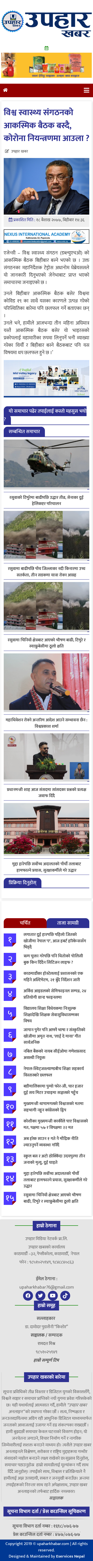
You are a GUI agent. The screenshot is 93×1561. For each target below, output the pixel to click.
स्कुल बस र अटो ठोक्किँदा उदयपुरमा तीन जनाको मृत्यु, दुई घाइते (54, 1159)
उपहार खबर (19, 151)
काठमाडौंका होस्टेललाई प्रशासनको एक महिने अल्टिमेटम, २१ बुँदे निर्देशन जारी (53, 976)
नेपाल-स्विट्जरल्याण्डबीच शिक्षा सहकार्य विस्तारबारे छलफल (54, 1072)
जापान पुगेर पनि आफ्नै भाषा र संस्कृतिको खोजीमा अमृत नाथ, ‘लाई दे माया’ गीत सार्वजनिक (54, 1036)
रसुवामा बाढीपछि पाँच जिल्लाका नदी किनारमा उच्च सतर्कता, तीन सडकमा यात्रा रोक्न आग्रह (46, 572)
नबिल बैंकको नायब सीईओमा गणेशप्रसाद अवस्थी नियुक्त (55, 1054)
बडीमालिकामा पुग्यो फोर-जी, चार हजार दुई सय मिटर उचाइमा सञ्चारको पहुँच (53, 1089)
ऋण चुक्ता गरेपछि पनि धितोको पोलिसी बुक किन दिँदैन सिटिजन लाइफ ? (53, 959)
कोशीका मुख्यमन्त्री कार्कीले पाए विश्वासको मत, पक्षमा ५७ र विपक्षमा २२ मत (56, 1124)
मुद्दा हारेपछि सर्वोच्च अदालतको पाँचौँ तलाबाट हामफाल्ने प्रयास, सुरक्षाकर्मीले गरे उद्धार (46, 867)
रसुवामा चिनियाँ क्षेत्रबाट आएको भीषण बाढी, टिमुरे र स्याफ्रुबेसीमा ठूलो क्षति (47, 643)
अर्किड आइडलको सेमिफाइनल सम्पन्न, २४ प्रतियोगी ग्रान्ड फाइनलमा (55, 994)
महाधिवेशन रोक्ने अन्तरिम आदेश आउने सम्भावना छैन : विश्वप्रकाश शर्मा (46, 723)
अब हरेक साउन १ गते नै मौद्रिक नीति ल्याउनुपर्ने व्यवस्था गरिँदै (51, 1142)
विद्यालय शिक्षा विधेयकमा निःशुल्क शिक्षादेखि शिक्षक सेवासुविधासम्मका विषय (51, 1015)
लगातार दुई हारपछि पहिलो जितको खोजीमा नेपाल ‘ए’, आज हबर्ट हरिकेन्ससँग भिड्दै (55, 941)
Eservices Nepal (70, 1556)
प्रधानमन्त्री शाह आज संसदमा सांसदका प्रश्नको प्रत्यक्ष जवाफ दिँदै (46, 793)
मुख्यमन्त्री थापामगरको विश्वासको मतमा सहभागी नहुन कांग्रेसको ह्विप (54, 1107)
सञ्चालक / (39, 1335)
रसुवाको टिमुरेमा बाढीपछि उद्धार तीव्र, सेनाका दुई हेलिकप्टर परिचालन (46, 501)
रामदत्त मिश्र (46, 1343)
